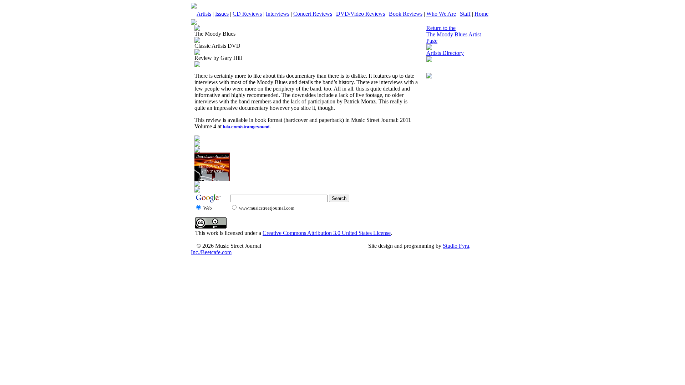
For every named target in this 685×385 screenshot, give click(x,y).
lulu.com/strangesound (246, 126)
